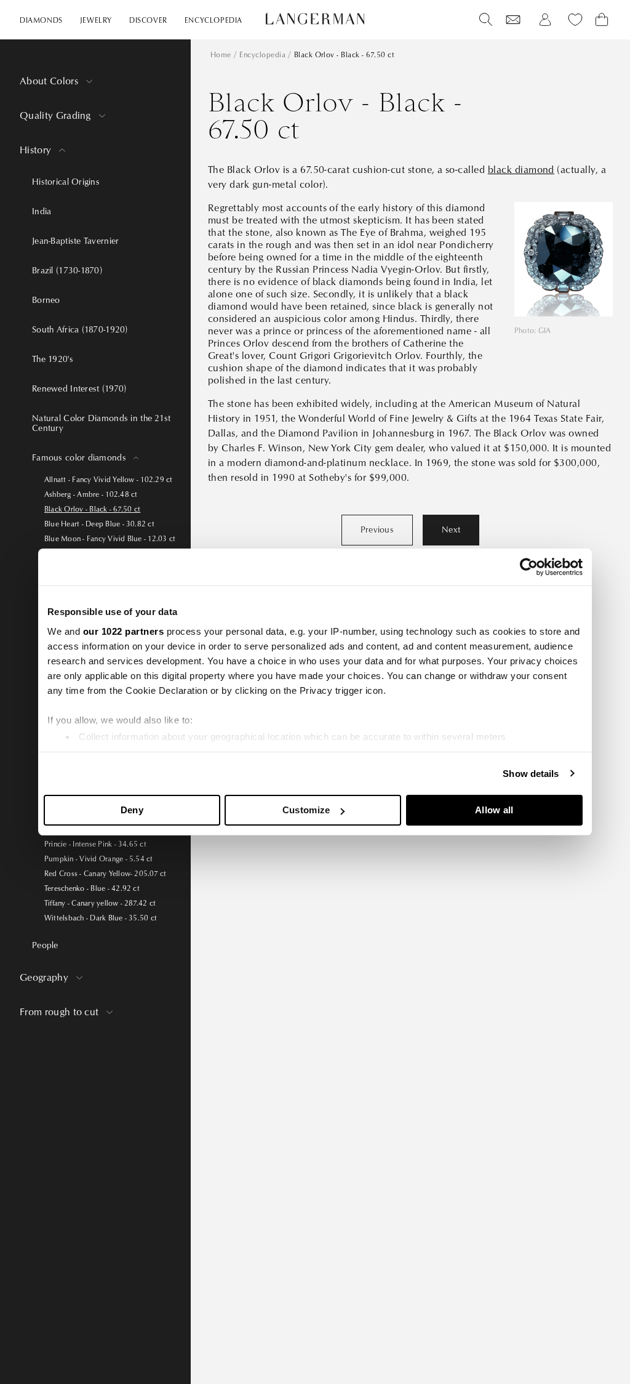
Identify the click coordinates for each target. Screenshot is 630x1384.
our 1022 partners (123, 631)
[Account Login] (545, 19)
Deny (132, 810)
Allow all (494, 810)
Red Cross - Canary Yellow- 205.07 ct (105, 874)
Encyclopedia (213, 20)
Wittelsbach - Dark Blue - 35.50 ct (100, 918)
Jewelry (96, 20)
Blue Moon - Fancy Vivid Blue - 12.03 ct (109, 539)
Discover (148, 20)
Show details (531, 773)
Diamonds (41, 20)
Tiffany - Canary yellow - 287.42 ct (100, 903)
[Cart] (601, 19)
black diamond (521, 170)
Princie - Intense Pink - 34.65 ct (95, 844)
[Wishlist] (513, 19)
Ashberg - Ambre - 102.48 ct (90, 494)
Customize (306, 810)
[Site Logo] (315, 18)
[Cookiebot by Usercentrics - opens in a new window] (529, 567)
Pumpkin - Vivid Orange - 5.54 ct (98, 859)
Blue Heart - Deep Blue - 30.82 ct (99, 524)
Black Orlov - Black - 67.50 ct (92, 509)
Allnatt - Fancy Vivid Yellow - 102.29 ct (108, 480)
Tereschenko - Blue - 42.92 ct (92, 888)
